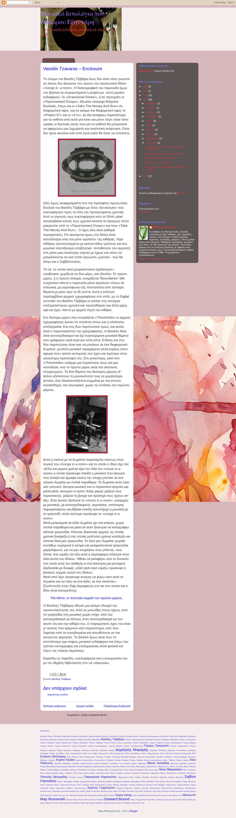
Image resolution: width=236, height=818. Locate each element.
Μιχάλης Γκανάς (46, 770)
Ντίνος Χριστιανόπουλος (100, 773)
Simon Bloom (182, 800)
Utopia (92, 803)
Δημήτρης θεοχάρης (72, 750)
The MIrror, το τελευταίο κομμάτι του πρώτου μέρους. (86, 598)
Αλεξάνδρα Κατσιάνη (70, 736)
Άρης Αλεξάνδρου (181, 736)
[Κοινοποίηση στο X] (58, 674)
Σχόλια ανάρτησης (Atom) (94, 715)
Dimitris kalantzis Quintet (180, 791)
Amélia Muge (85, 791)
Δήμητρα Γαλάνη (56, 750)
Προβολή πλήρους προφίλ (152, 259)
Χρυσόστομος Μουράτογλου (184, 788)
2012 (145, 176)
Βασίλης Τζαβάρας (61, 679)
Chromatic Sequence (143, 791)
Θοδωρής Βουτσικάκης (146, 757)
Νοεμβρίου (151, 108)
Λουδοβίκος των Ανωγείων (120, 763)
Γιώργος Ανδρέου (156, 743)
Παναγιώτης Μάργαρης (150, 773)
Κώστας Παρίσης (136, 760)
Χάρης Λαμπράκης (57, 788)
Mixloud (181, 193)
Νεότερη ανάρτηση (54, 706)
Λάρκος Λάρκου (182, 760)
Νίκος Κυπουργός (151, 770)
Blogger (133, 811)
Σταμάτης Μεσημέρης (131, 781)
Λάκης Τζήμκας (169, 760)
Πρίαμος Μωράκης (175, 777)
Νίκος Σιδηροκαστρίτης (49, 773)
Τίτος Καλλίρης (83, 785)
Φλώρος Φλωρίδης (120, 785)
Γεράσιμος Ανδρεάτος (169, 740)
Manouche (189, 795)
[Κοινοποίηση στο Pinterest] (64, 674)
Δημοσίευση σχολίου (58, 694)
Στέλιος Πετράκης (147, 781)
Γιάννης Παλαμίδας (80, 743)
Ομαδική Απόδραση (132, 773)
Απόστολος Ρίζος (166, 736)
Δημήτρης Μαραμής (132, 750)
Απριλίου (150, 129)
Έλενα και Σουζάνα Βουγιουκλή (95, 753)
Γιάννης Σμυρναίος (124, 743)
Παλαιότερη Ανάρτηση (117, 706)
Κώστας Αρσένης (121, 760)
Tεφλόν (48, 803)
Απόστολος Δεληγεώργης (149, 736)
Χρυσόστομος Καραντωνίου (160, 788)
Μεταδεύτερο (146, 71)
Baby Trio (117, 791)
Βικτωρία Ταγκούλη (153, 740)
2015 (145, 91)
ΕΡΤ (194, 753)
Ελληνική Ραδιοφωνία (182, 753)
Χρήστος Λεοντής (141, 788)
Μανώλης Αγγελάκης (179, 763)
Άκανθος (43, 736)
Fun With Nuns (72, 795)
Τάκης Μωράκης (189, 781)
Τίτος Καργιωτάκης (97, 785)
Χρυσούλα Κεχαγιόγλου (70, 791)
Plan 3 (154, 800)
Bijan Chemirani (128, 791)
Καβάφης (183, 757)
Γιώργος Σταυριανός (156, 745)
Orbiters (100, 800)
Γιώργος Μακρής (115, 746)
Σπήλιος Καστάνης (97, 781)
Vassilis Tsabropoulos (111, 803)
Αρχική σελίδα (84, 706)
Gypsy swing (123, 795)
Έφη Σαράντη (72, 757)
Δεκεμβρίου (151, 103)
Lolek (170, 795)
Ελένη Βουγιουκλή (116, 753)
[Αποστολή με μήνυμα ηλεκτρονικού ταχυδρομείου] (51, 674)
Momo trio (88, 800)
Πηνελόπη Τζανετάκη (158, 777)
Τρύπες (109, 785)
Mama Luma (177, 795)
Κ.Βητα (176, 757)
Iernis (154, 795)
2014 (145, 95)
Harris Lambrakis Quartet (142, 795)
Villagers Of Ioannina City (134, 803)
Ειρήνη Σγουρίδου (57, 753)
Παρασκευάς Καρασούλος (100, 776)
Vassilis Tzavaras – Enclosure (160, 158)
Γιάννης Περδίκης (96, 743)
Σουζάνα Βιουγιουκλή (81, 781)
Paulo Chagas (136, 800)
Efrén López (53, 795)
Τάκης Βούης (160, 781)
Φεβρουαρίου (152, 138)
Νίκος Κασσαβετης (137, 770)
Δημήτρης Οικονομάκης (177, 750)
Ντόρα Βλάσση (116, 773)
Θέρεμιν (133, 757)
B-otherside (95, 791)
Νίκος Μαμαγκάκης (170, 769)
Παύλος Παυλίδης (142, 777)
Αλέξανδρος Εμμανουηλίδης (90, 736)
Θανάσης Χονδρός (103, 757)
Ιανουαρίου (151, 143)
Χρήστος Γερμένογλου (101, 787)
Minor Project (79, 800)
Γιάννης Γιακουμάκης (187, 740)
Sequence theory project (167, 800)
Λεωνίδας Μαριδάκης (62, 763)
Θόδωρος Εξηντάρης (164, 227)
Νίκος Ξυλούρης (189, 770)
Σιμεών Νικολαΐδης (65, 781)
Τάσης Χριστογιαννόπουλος (65, 785)
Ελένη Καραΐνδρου (132, 753)
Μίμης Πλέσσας (190, 766)
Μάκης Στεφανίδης (138, 763)
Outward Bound (116, 799)
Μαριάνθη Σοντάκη (75, 766)
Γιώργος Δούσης (47, 746)
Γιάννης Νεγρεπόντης (63, 743)
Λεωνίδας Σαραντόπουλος (82, 763)
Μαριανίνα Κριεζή (90, 766)
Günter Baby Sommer (106, 795)
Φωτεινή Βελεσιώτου (137, 785)
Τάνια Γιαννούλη (46, 785)
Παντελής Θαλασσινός (187, 773)
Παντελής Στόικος (76, 777)
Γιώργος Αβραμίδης (140, 743)
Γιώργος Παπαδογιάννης (133, 746)
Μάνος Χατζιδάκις (158, 763)
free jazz (62, 795)
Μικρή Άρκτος (152, 766)
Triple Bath (84, 803)
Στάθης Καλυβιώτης (114, 781)
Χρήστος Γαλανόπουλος (76, 788)
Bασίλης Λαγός (107, 791)
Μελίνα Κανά (125, 766)
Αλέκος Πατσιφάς (54, 736)
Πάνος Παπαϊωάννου (168, 773)
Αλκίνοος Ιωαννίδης (109, 736)
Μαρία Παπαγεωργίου (59, 766)
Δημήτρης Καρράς (107, 750)
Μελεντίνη (101, 766)
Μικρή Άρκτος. (164, 766)
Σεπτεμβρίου (152, 116)
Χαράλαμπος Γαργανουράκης (178, 785)
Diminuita (165, 791)
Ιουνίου (149, 121)
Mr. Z (95, 800)
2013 (145, 99)
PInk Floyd (146, 800)
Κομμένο (51, 760)
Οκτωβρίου (151, 112)
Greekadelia (92, 795)
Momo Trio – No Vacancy (157, 162)
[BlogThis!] (54, 674)
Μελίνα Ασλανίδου (113, 766)
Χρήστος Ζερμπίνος (125, 788)
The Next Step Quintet (60, 803)
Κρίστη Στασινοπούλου (85, 760)
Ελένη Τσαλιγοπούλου (150, 753)
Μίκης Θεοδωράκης (138, 766)
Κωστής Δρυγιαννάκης (153, 760)
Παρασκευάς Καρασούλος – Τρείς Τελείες (165, 153)
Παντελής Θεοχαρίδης (54, 776)
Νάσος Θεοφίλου (97, 770)
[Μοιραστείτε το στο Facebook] (61, 674)
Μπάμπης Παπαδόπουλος (80, 770)
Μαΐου (148, 125)
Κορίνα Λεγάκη (65, 759)
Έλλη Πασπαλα (166, 753)
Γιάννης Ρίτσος (110, 743)
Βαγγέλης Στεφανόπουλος (60, 740)
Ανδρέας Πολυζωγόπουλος (128, 736)
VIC (122, 803)
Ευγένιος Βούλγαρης (53, 756)
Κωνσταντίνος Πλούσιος (104, 760)
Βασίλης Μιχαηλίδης (93, 740)
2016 (145, 86)
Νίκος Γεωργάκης (112, 770)
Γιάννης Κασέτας (47, 743)
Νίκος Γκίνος (124, 770)
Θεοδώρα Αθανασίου (120, 757)
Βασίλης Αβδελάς (77, 740)
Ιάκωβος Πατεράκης (164, 757)
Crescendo (157, 791)
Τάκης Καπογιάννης (174, 781)
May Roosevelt (52, 799)
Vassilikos (99, 803)
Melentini (69, 800)
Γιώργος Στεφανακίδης (179, 746)
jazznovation (162, 795)
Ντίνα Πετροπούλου (81, 773)
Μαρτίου (149, 134)
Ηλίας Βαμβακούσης (87, 757)
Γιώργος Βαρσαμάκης (173, 743)
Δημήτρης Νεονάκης (158, 750)
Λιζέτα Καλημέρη (101, 763)
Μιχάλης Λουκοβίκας (61, 770)
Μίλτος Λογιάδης (176, 766)
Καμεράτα (192, 757)
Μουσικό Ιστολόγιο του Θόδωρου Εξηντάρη (72, 17)
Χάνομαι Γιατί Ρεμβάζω (155, 785)
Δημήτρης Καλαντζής (89, 750)
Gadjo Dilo (83, 795)
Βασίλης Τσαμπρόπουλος (135, 740)
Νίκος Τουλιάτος (66, 773)
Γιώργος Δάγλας (189, 743)
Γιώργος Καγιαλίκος (62, 746)
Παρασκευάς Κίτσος (126, 777)
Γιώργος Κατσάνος (79, 746)
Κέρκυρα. (44, 760)
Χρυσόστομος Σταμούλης (50, 791)
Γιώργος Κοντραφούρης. (97, 746)
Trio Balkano (75, 803)
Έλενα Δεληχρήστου (73, 753)
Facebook (144, 211)
